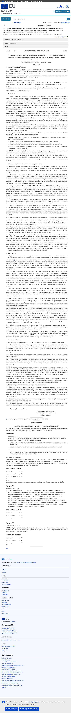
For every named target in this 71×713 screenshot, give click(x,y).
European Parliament (7, 658)
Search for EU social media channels (11, 640)
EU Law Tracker (5, 613)
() (14, 260)
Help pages (4, 569)
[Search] (68, 19)
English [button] (67, 7)
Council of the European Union (9, 661)
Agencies (4, 687)
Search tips (18, 22)
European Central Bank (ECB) (9, 667)
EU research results (6, 604)
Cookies (4, 651)
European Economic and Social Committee (12, 672)
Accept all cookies (11, 709)
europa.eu (13, 621)
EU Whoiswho (5, 606)
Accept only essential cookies (29, 709)
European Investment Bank (8, 676)
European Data (5, 600)
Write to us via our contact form (9, 632)
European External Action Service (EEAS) (11, 671)
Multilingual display (10, 43)
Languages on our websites (8, 646)
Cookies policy (5, 580)
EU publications (5, 608)
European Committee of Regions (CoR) (11, 674)
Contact (4, 570)
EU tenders (4, 602)
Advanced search (65, 22)
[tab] (35, 39)
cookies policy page (33, 702)
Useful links (5, 594)
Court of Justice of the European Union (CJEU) (13, 665)
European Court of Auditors (8, 669)
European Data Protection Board (9, 682)
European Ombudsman (7, 678)
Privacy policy (5, 648)
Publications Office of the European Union (25, 562)
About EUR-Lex (5, 590)
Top (7, 548)
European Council (6, 660)
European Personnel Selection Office (11, 683)
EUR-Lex (6, 10)
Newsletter (4, 592)
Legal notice (5, 579)
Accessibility (5, 582)
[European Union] (5, 619)
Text (6, 47)
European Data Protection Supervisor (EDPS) (12, 680)
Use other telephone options (8, 630)
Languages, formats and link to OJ (14, 39)
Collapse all (65, 36)
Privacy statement (6, 584)
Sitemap (4, 572)
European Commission (7, 663)
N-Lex (3, 611)
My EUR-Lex (60, 7)
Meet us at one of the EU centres (10, 633)
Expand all (58, 36)
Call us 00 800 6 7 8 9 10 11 (8, 628)
